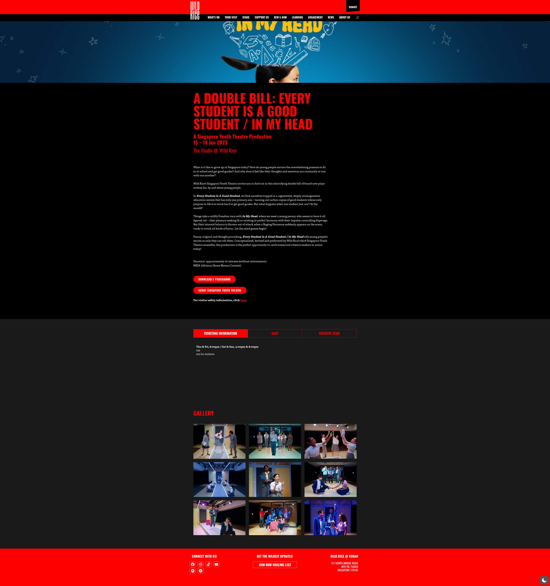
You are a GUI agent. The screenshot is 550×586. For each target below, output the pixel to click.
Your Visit (231, 17)
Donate (353, 7)
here (243, 300)
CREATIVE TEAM (329, 333)
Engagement (315, 17)
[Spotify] (193, 571)
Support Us (262, 17)
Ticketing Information (220, 333)
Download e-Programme (214, 279)
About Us (344, 17)
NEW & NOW (280, 17)
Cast (275, 333)
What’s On (214, 17)
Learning (297, 17)
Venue (246, 17)
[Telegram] (200, 571)
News (331, 17)
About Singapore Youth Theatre (219, 290)
